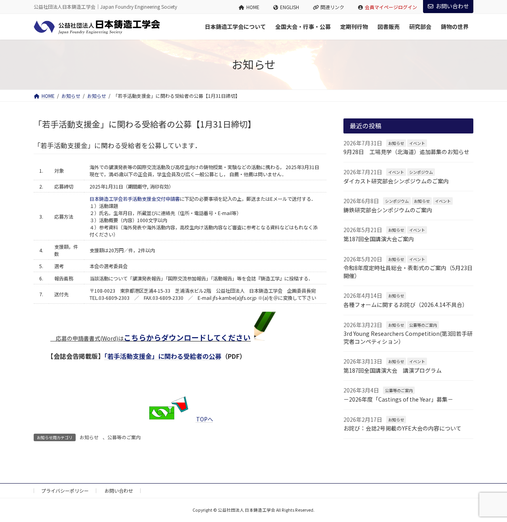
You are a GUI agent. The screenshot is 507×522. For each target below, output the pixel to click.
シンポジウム (421, 172)
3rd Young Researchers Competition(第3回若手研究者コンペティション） (408, 337)
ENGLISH (289, 7)
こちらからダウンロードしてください (187, 337)
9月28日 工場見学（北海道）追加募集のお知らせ (406, 152)
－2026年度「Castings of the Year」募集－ (398, 399)
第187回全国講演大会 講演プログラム (392, 370)
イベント (417, 143)
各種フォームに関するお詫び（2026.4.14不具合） (405, 305)
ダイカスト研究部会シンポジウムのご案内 (396, 181)
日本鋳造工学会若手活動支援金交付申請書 (135, 198)
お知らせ (89, 437)
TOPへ (204, 419)
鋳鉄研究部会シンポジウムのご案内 (387, 210)
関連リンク (332, 7)
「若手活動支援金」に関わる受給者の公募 (162, 356)
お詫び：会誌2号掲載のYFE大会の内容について (402, 428)
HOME (252, 7)
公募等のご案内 (124, 437)
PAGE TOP (488, 498)
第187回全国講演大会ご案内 (378, 239)
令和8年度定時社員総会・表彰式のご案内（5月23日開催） (408, 272)
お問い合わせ (452, 6)
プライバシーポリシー (65, 490)
